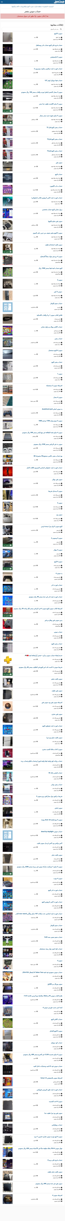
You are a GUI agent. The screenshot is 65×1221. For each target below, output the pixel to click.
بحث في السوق (54, 29)
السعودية (45, 6)
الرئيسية (51, 6)
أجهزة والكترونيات (25, 6)
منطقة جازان (38, 6)
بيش (32, 6)
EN (2, 2)
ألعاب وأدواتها (15, 6)
